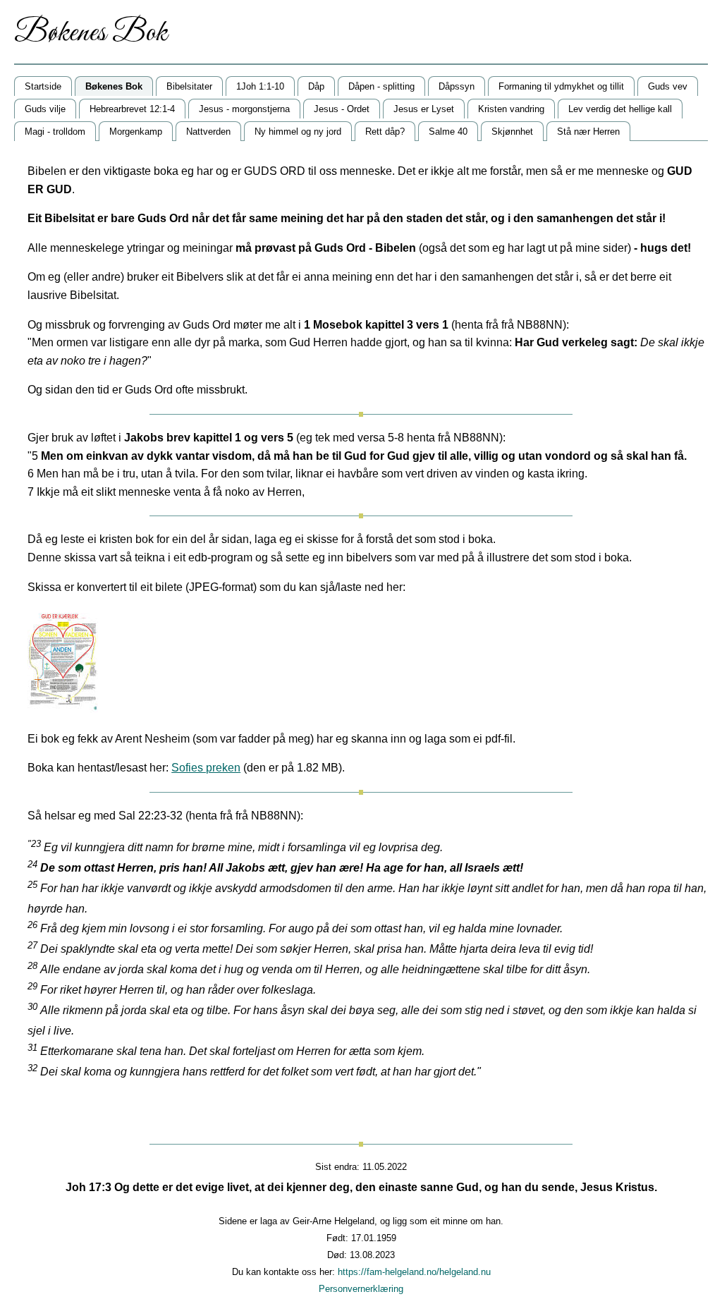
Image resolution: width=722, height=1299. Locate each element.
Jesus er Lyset (423, 109)
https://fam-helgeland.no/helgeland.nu (414, 1272)
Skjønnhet (512, 131)
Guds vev (667, 86)
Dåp (316, 86)
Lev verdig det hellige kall (620, 109)
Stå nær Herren (588, 131)
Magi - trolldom (55, 131)
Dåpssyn (457, 86)
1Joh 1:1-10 (260, 86)
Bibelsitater (189, 86)
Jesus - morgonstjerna (244, 109)
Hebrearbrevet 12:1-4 (132, 109)
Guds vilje (45, 109)
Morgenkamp (135, 131)
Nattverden (208, 131)
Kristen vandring (511, 109)
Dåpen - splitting (381, 86)
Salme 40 (448, 131)
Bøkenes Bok (113, 86)
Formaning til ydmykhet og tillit (561, 86)
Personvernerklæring (361, 1288)
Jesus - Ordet (341, 109)
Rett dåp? (385, 131)
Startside (43, 86)
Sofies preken (205, 768)
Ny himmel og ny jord (298, 131)
